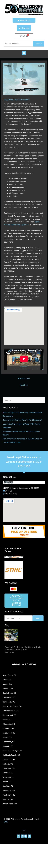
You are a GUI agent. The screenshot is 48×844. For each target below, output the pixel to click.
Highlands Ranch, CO (11, 755)
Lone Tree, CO (8, 768)
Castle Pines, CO (9, 693)
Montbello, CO (8, 777)
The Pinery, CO (9, 795)
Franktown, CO (9, 742)
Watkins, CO (8, 799)
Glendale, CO (8, 746)
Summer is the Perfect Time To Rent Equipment (22, 420)
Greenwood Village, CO (12, 751)
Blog (5, 100)
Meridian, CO (8, 773)
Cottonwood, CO (9, 715)
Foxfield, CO (7, 737)
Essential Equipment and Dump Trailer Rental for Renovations (23, 648)
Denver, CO (7, 720)
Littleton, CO (8, 764)
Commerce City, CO (11, 711)
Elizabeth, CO (8, 728)
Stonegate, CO (9, 790)
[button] (24, 53)
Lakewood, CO (9, 759)
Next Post (24, 385)
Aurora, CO (7, 684)
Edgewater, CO (9, 724)
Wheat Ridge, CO (10, 804)
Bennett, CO (8, 688)
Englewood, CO (9, 733)
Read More (9, 652)
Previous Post (24, 379)
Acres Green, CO (9, 675)
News (10, 100)
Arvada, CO (7, 680)
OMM (6, 822)
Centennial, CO (9, 702)
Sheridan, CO (8, 786)
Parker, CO (7, 782)
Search (39, 44)
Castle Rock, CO (9, 697)
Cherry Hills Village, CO (12, 706)
